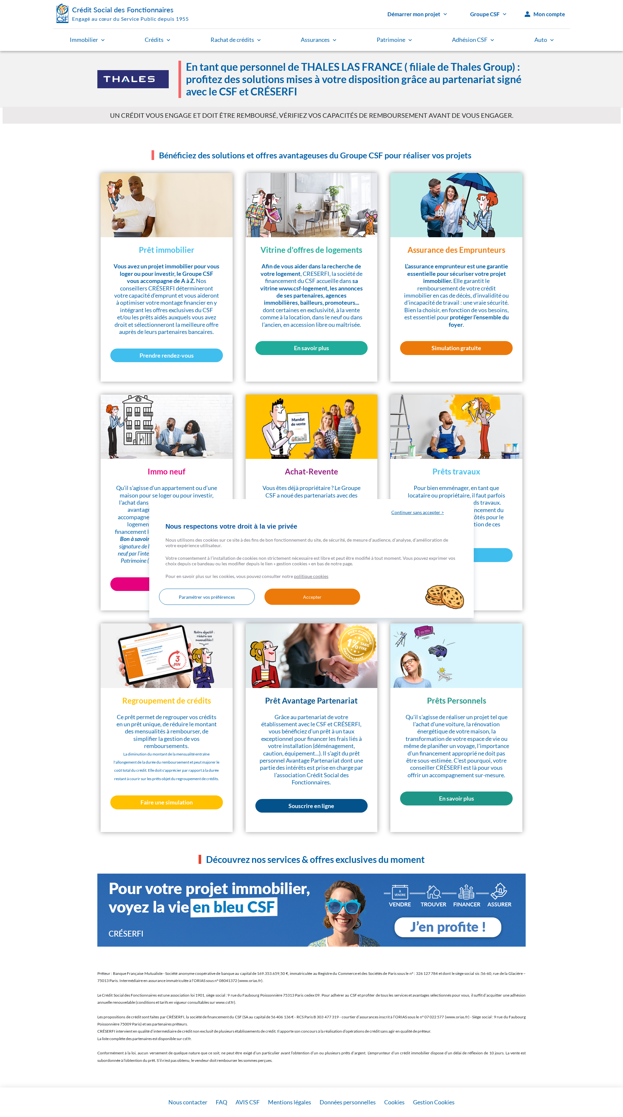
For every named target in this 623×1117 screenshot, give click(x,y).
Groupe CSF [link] (485, 14)
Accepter (312, 597)
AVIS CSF (248, 1102)
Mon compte (549, 14)
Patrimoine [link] (391, 39)
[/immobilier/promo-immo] (311, 910)
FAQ (221, 1102)
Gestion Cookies (434, 1102)
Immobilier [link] (84, 39)
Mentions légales (289, 1102)
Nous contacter (187, 1102)
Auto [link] (540, 39)
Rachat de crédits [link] (232, 39)
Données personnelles (348, 1102)
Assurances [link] (315, 39)
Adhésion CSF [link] (469, 39)
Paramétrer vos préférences (207, 597)
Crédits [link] (154, 39)
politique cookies (311, 576)
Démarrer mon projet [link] (413, 14)
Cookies (394, 1102)
